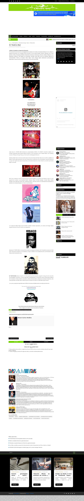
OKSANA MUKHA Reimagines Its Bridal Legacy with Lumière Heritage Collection (56, 39)
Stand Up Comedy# (23, 309)
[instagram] (19, 1)
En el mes (65, 214)
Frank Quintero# (15, 309)
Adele (10, 418)
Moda (21, 36)
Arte (33, 36)
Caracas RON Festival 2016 (21, 375)
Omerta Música (62, 151)
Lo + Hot (59, 214)
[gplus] (64, 61)
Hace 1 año (72, 214)
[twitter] (11, 1)
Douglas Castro (62, 164)
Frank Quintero (15, 42)
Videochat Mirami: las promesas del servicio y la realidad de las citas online (41, 475)
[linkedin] (66, 61)
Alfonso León (18, 383)
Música (25, 36)
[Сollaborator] (54, 13)
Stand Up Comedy (22, 42)
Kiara (16, 416)
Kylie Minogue (37, 418)
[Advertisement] (42, 25)
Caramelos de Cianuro (46, 416)
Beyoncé (18, 391)
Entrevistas (57, 36)
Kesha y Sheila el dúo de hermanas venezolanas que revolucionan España (67, 236)
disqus (31, 341)
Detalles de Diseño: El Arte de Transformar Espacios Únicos (63, 475)
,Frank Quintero (12, 47)
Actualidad (15, 36)
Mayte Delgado (45, 418)
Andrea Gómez (62, 156)
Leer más (14, 484)
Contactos (72, 1)
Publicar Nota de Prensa (64, 1)
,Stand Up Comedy (19, 47)
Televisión (44, 36)
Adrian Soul (61, 169)
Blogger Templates (30, 493)
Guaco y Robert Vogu (20, 406)
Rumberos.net (62, 160)
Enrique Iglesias (28, 418)
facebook (46, 341)
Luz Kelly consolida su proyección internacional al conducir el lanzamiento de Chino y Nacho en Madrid (30, 445)
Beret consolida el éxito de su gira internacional (19, 440)
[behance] (17, 1)
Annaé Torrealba (23, 416)
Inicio (56, 1)
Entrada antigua (49, 338)
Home (10, 42)
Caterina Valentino (18, 418)
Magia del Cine (62, 173)
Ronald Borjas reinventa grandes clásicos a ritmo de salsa (21, 438)
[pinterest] (13, 1)
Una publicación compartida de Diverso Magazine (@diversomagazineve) (70, 124)
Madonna (11, 416)
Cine (30, 36)
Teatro (38, 36)
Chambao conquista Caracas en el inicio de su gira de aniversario (22, 443)
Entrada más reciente (13, 338)
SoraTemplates (16, 493)
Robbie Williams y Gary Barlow (65, 178)
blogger (16, 341)
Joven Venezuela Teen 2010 (67, 217)
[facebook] (9, 1)
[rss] (15, 1)
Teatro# (29, 309)
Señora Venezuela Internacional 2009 (23, 399)
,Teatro (24, 47)
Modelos (50, 36)
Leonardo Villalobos (34, 416)
